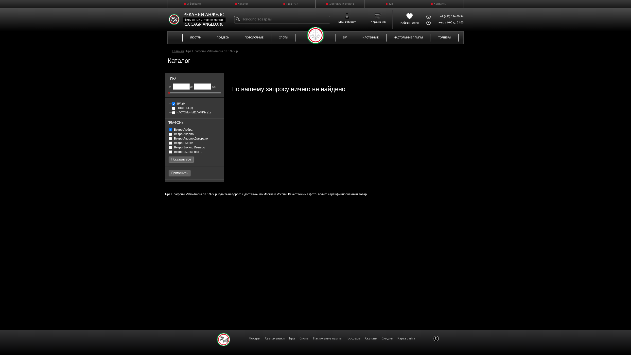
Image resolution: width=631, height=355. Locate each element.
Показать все (181, 159)
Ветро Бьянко (183, 143)
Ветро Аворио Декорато (190, 138)
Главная (178, 51)
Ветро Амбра (183, 129)
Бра (181, 103)
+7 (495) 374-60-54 (451, 16)
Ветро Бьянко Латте (187, 152)
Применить (179, 173)
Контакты (440, 3)
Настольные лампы (193, 112)
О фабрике (194, 3)
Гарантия (292, 3)
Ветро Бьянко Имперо (189, 147)
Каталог (243, 3)
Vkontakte (436, 338)
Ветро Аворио (183, 134)
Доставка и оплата (341, 3)
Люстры (184, 107)
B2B (391, 3)
